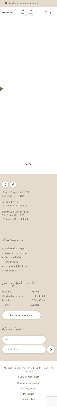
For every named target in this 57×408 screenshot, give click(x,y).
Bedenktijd (10, 271)
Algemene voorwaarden (28, 383)
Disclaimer (28, 394)
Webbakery (33, 377)
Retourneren (11, 262)
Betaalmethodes (13, 257)
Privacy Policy (28, 389)
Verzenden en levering (16, 253)
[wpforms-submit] (51, 349)
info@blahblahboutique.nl (15, 212)
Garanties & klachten (16, 266)
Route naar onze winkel (21, 315)
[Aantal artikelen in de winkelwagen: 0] (51, 12)
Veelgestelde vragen (15, 249)
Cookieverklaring (28, 399)
